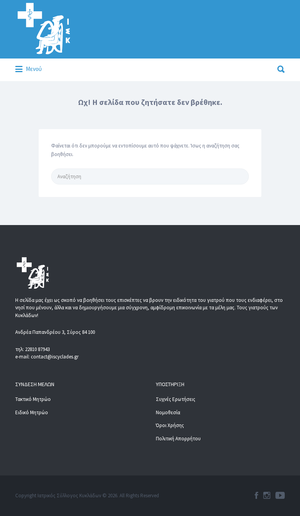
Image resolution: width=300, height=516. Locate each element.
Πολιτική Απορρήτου (178, 438)
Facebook (256, 495)
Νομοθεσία (168, 412)
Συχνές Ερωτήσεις (175, 399)
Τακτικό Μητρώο (33, 399)
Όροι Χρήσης (170, 425)
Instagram (266, 495)
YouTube (280, 495)
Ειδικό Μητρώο (31, 412)
